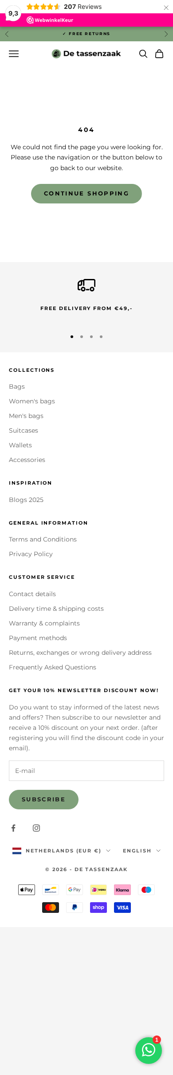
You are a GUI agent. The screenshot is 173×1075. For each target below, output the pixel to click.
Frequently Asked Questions (52, 667)
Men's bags (26, 416)
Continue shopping (86, 193)
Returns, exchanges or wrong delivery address (80, 653)
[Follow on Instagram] (36, 828)
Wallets (20, 445)
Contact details (32, 594)
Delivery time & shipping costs (56, 609)
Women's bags (32, 401)
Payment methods (38, 638)
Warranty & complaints (44, 623)
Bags (17, 386)
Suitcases (23, 430)
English (137, 851)
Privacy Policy (31, 554)
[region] (86, 298)
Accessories (27, 460)
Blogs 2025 (26, 500)
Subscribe (44, 799)
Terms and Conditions (43, 539)
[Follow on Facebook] (13, 828)
